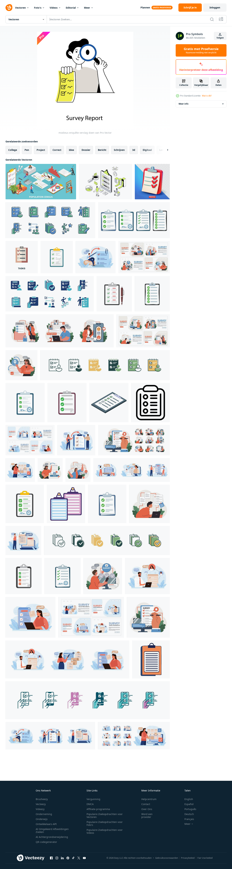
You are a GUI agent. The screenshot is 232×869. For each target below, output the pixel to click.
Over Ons (146, 809)
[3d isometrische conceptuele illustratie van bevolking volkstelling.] (40, 181)
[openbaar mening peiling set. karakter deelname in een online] (59, 330)
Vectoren (20, 7)
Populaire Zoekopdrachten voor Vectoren (105, 815)
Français (189, 819)
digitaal (147, 150)
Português (190, 809)
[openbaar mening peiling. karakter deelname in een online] (148, 617)
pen (27, 150)
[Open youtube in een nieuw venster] (84, 857)
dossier (86, 150)
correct (57, 150)
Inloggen (215, 7)
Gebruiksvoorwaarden (166, 857)
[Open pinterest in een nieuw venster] (67, 857)
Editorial (71, 7)
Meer (87, 7)
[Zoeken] (212, 19)
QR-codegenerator (46, 842)
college (12, 150)
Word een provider (146, 815)
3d (133, 150)
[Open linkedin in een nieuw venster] (62, 857)
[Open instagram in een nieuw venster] (56, 857)
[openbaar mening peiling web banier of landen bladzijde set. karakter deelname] (144, 257)
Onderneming (44, 814)
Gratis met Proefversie (201, 50)
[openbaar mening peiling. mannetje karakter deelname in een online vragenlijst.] (96, 257)
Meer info (183, 103)
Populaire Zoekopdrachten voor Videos (105, 831)
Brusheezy (42, 799)
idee (71, 150)
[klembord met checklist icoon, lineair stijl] (150, 402)
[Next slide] (164, 150)
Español (189, 804)
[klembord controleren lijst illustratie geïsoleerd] (151, 659)
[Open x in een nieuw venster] (78, 857)
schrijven (119, 150)
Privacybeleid (188, 857)
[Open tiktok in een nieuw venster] (73, 857)
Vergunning (93, 799)
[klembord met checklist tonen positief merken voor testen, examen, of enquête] (108, 402)
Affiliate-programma (98, 809)
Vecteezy (41, 804)
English (188, 799)
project (41, 150)
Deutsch (189, 814)
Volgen (220, 37)
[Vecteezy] (8, 7)
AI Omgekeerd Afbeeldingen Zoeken (52, 830)
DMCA (90, 804)
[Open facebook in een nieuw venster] (51, 857)
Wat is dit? (207, 95)
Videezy (40, 809)
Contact (145, 804)
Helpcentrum (148, 799)
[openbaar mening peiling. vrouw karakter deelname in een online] (21, 365)
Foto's (37, 7)
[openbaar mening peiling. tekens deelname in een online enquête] (76, 440)
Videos (54, 7)
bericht (102, 150)
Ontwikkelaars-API (46, 824)
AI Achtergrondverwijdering (52, 837)
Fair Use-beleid (205, 857)
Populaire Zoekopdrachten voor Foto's (105, 823)
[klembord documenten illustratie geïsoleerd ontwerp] (66, 504)
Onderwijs (42, 819)
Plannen (145, 7)
